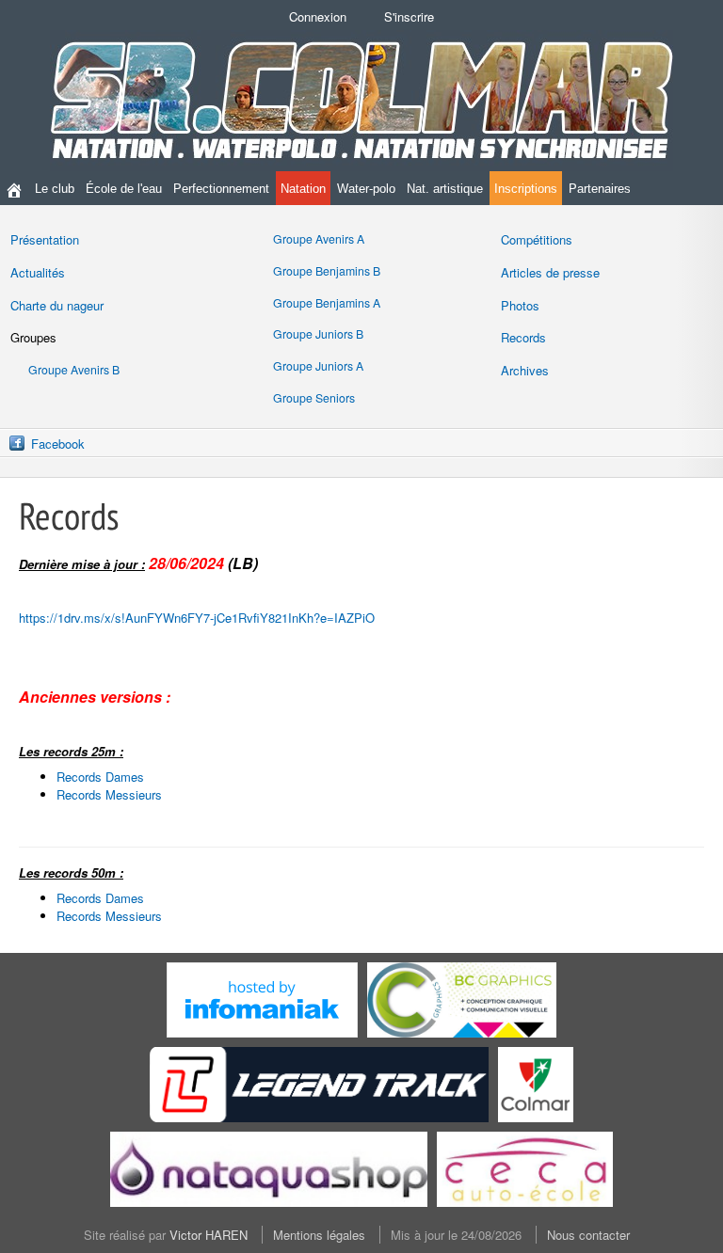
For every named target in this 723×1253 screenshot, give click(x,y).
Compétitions (536, 239)
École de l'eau (124, 189)
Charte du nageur (57, 305)
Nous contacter (588, 1235)
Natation (303, 189)
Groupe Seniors (314, 397)
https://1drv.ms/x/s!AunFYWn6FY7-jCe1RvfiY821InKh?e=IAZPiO (197, 617)
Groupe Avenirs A (318, 238)
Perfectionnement (221, 189)
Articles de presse (550, 272)
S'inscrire (409, 16)
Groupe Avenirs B (74, 369)
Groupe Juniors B (318, 333)
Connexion (317, 16)
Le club (54, 189)
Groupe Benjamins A (326, 302)
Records (523, 337)
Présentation (44, 239)
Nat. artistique (445, 189)
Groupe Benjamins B (326, 270)
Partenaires (600, 189)
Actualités (37, 272)
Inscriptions (525, 189)
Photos (520, 305)
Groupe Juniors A (318, 365)
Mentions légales (319, 1235)
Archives (525, 370)
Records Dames (100, 776)
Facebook (58, 443)
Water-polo (366, 189)
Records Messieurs (109, 794)
